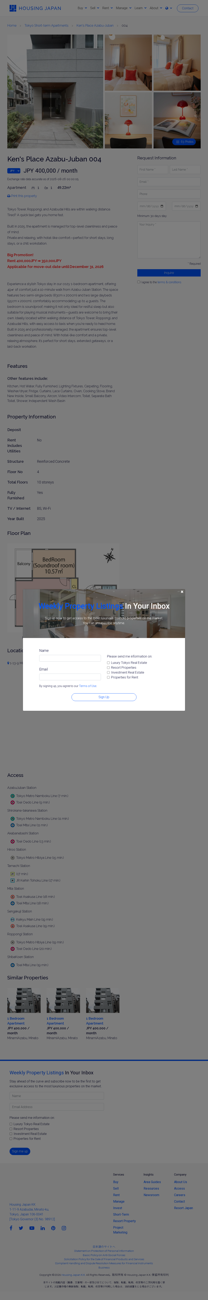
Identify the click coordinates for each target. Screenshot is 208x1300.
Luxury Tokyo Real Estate (129, 663)
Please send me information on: (129, 656)
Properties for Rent (124, 677)
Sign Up (104, 697)
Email (43, 669)
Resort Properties (123, 668)
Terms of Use (87, 686)
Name (44, 650)
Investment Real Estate (127, 672)
